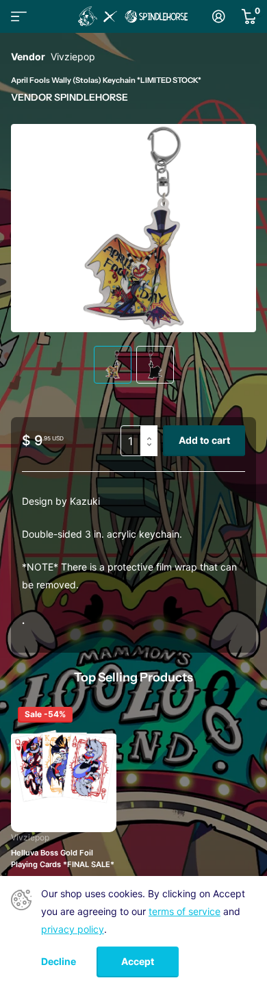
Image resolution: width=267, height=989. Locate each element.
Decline (58, 961)
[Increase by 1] (152, 429)
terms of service (184, 911)
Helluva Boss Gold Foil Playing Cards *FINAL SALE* (62, 859)
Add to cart (204, 440)
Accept (137, 961)
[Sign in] (218, 16)
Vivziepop (73, 56)
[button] (230, 228)
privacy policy (72, 929)
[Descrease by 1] (152, 452)
